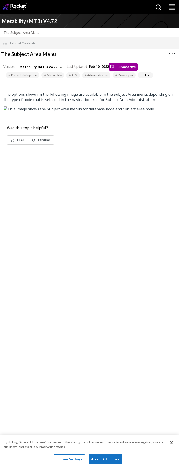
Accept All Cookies (105, 459)
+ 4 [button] (143, 75)
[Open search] (158, 6)
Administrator (97, 75)
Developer (125, 75)
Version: (9, 66)
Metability (54, 75)
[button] (89, 43)
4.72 (74, 75)
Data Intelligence (24, 75)
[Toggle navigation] (172, 6)
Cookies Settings (69, 459)
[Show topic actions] (172, 53)
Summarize (126, 66)
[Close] (171, 443)
